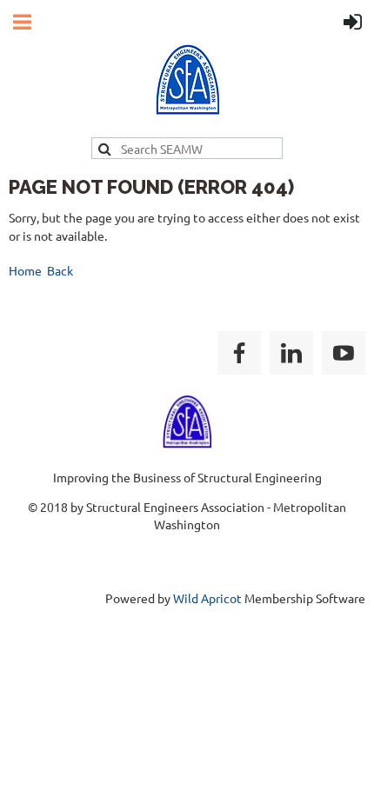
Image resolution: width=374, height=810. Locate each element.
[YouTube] (343, 353)
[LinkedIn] (291, 353)
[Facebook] (239, 353)
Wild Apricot (207, 598)
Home (25, 270)
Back (60, 270)
